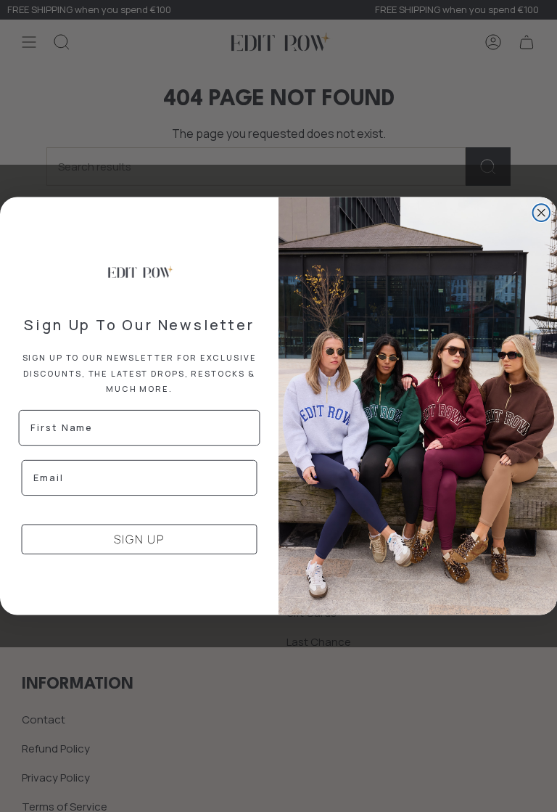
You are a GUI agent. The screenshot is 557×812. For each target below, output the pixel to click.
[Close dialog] (541, 212)
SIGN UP (139, 539)
